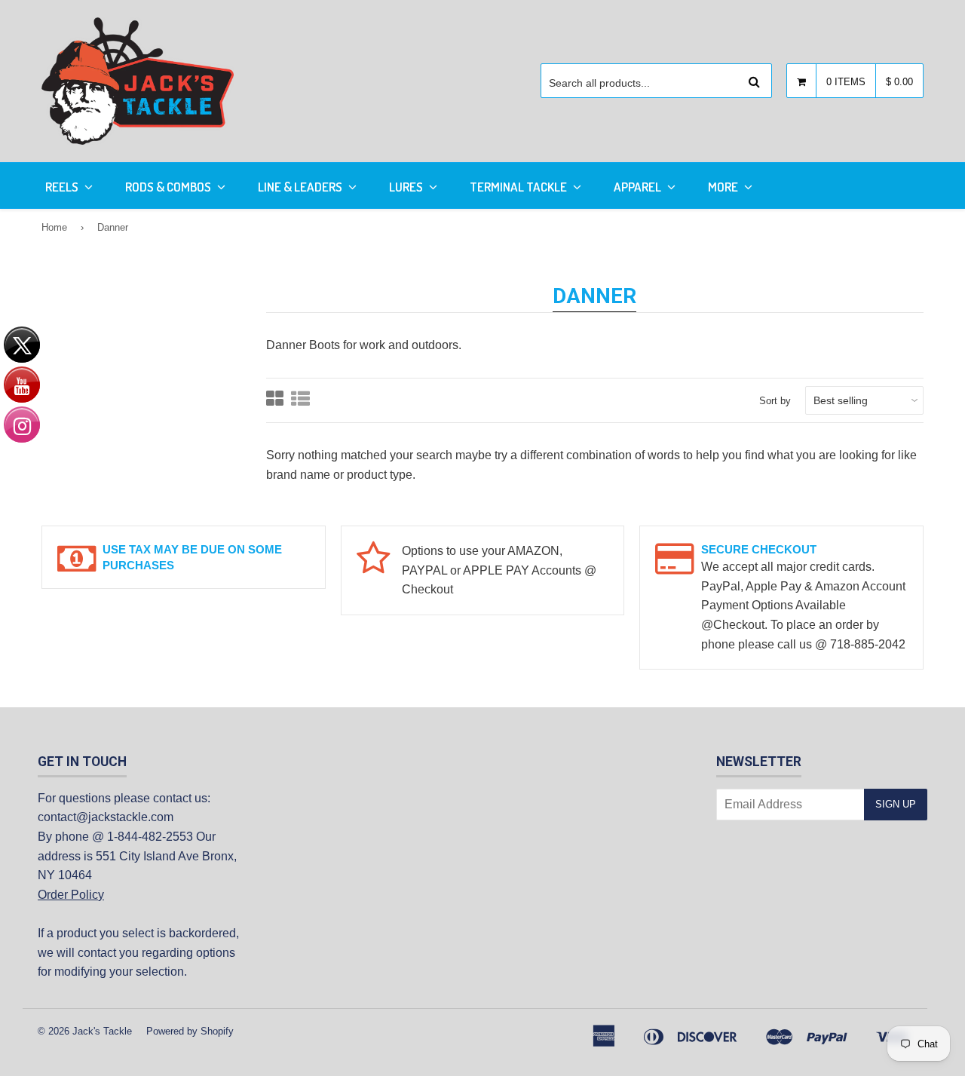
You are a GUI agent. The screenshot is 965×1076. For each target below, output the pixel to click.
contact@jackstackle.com (105, 817)
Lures (407, 187)
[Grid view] (274, 401)
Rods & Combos (169, 187)
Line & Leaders (301, 187)
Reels (63, 187)
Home (54, 227)
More (724, 187)
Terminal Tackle (519, 187)
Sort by (775, 400)
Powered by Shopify (190, 1031)
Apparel (638, 187)
